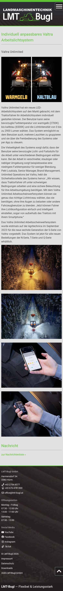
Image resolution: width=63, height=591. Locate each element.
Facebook (9, 537)
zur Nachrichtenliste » (13, 454)
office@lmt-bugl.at (14, 493)
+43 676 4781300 (13, 488)
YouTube (8, 532)
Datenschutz (7, 563)
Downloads (7, 568)
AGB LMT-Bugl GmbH (12, 573)
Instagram (9, 541)
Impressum (7, 558)
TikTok (7, 546)
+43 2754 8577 (12, 484)
